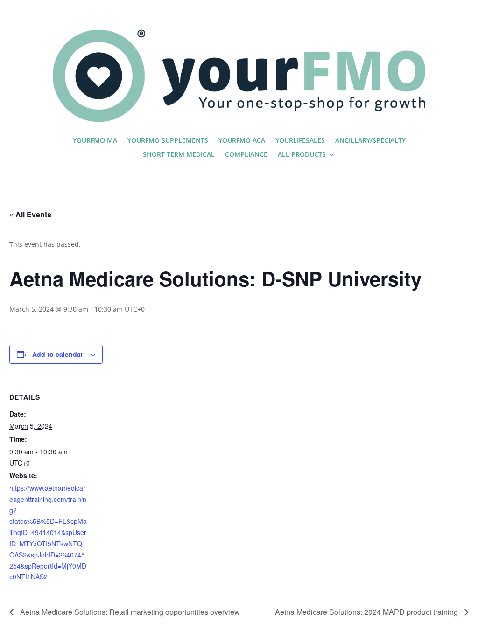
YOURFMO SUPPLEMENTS (167, 141)
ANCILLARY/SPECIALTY (370, 141)
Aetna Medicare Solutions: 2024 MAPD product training (367, 611)
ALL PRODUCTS (302, 155)
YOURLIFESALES (300, 141)
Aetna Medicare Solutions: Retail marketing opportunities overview (129, 611)
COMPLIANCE (246, 155)
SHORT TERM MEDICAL (179, 155)
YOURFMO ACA (241, 141)
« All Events (30, 214)
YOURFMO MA (95, 141)
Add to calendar (57, 354)
